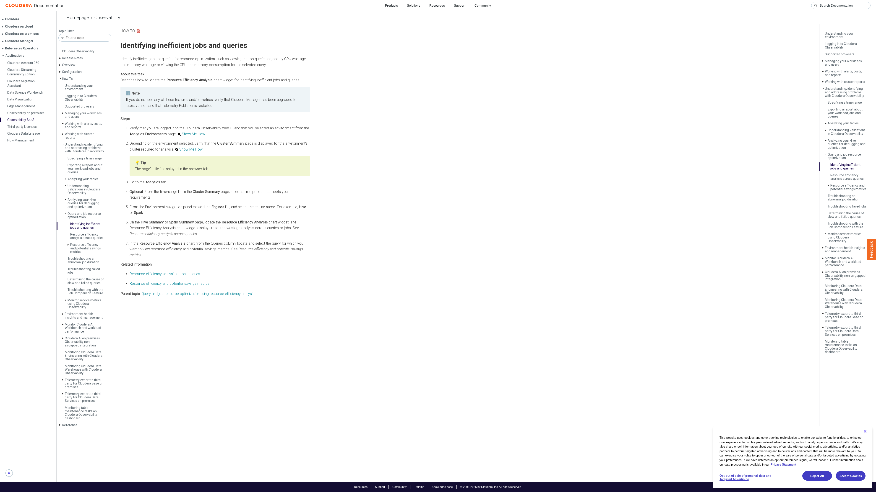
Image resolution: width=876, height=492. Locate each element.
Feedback (871, 249)
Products (391, 5)
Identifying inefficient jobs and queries (85, 225)
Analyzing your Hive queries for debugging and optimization (83, 203)
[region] (792, 457)
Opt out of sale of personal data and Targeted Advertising (745, 477)
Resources (437, 5)
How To (67, 79)
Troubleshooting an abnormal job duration (83, 260)
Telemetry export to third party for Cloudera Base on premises (84, 383)
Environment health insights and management (84, 315)
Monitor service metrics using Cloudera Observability (84, 303)
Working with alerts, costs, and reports (83, 125)
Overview (69, 65)
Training (419, 487)
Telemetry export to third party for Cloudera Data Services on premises (83, 397)
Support (459, 5)
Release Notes (72, 58)
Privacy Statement (783, 464)
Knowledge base (442, 487)
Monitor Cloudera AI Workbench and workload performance (83, 328)
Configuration (72, 72)
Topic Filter (66, 31)
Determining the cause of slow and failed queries (86, 280)
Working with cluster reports (79, 135)
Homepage (78, 17)
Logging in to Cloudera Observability (81, 97)
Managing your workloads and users (83, 114)
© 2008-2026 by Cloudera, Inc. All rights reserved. (491, 487)
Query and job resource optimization (84, 215)
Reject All (817, 476)
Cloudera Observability (78, 51)
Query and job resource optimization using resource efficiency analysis (197, 294)
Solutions (413, 5)
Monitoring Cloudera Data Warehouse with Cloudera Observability (83, 369)
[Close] (865, 431)
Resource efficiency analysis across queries (87, 236)
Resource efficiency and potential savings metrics (85, 248)
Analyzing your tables (83, 179)
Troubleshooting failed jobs (84, 270)
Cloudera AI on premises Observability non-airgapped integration (82, 341)
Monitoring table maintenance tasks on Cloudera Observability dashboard (81, 413)
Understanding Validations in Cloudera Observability (84, 189)
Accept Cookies (851, 476)
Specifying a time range (85, 158)
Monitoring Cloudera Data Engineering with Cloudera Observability (83, 355)
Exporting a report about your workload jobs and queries (85, 168)
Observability (107, 17)
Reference (69, 425)
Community (482, 5)
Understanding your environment (79, 87)
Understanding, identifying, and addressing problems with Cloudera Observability (84, 148)
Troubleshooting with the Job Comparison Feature (85, 291)
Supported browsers (79, 106)
